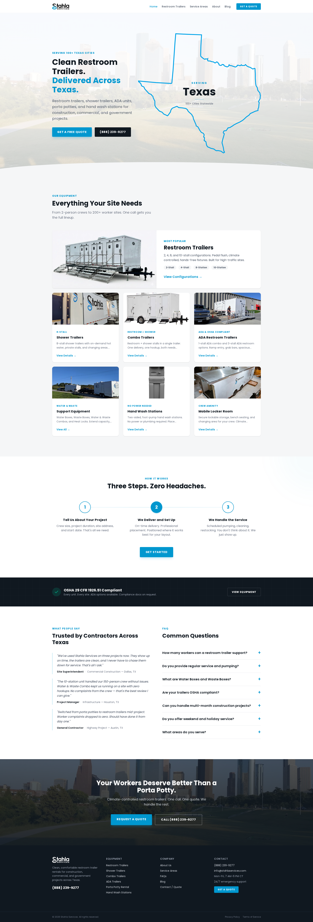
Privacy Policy (232, 916)
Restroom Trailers (173, 6)
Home (153, 6)
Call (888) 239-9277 (178, 819)
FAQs (163, 876)
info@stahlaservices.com (230, 871)
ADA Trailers (113, 881)
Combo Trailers (116, 876)
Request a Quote (131, 819)
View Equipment (244, 592)
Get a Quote (248, 6)
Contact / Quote (171, 887)
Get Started (157, 552)
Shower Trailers (115, 871)
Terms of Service (252, 916)
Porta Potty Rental (117, 887)
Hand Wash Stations (119, 892)
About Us (165, 865)
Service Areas (199, 6)
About (216, 6)
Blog (228, 6)
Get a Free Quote (72, 132)
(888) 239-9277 (113, 132)
